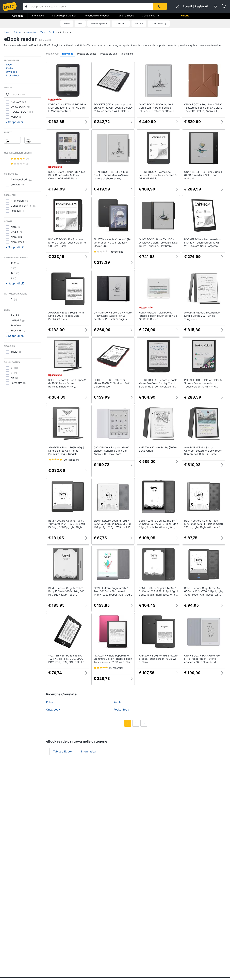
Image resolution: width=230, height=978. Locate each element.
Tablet (67, 23)
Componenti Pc (150, 15)
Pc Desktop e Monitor (64, 15)
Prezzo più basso (86, 53)
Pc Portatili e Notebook (96, 15)
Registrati (201, 6)
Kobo (9, 64)
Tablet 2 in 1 (120, 23)
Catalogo (17, 32)
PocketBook (12, 75)
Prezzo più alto (108, 53)
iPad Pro (139, 23)
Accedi (187, 6)
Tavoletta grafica (99, 23)
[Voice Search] (26, 7)
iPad (80, 23)
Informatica (37, 15)
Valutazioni (127, 53)
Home (7, 32)
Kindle (9, 68)
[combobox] (88, 6)
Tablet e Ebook (125, 15)
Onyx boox (12, 71)
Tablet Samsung (158, 23)
